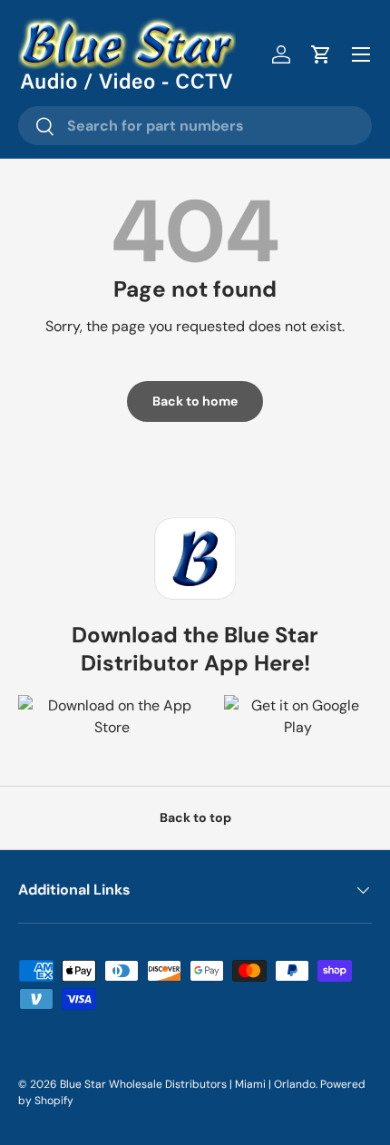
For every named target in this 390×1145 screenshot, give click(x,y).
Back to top (195, 817)
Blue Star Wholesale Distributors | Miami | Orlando (188, 1084)
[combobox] (195, 125)
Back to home (195, 401)
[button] (321, 54)
